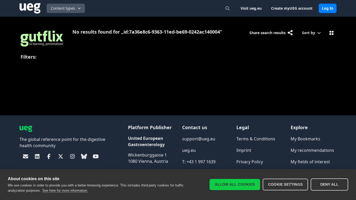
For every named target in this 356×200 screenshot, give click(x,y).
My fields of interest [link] (310, 162)
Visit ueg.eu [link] (251, 8)
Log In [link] (327, 8)
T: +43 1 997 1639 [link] (199, 162)
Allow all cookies (235, 184)
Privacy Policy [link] (249, 162)
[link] (25, 156)
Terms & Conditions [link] (255, 139)
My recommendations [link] (312, 150)
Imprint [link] (243, 150)
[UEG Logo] (30, 8)
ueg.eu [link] (189, 150)
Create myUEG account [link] (291, 8)
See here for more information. (65, 190)
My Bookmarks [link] (305, 139)
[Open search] (227, 8)
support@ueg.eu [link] (198, 139)
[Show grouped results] (331, 32)
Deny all (329, 184)
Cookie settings (285, 184)
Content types (63, 8)
